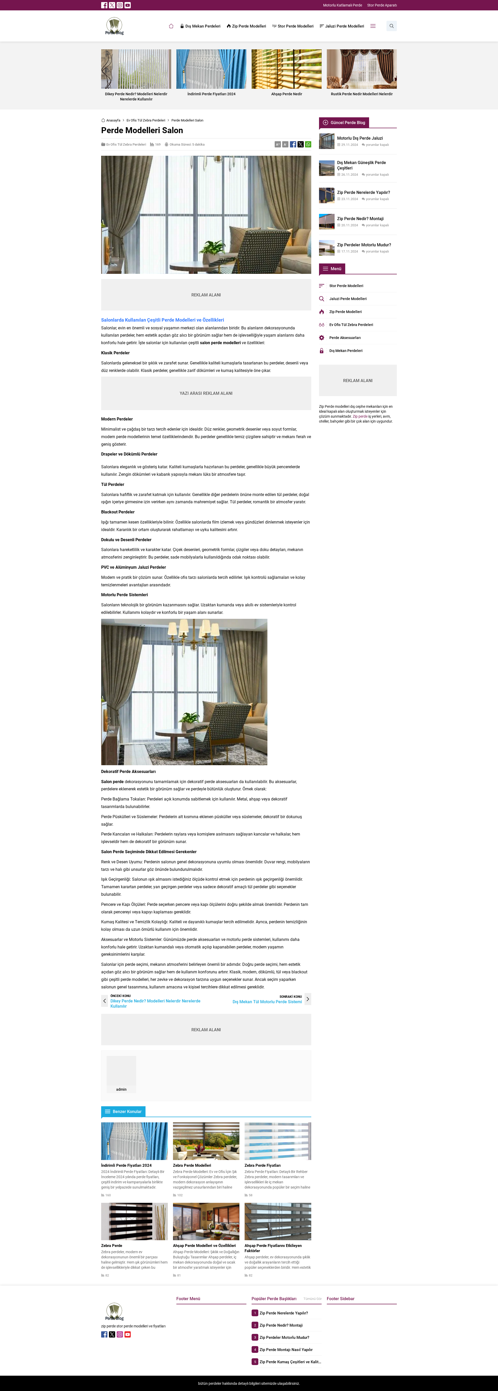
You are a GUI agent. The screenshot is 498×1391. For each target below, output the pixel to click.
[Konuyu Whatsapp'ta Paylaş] (308, 144)
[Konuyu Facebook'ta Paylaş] (293, 144)
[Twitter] (112, 5)
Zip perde (360, 416)
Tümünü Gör (312, 1298)
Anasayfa (113, 120)
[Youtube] (128, 5)
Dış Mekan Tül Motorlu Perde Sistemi (267, 1001)
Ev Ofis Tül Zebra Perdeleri (146, 120)
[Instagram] (120, 5)
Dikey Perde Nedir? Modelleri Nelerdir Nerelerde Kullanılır (155, 1003)
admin (121, 1089)
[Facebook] (104, 5)
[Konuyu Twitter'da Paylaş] (301, 144)
